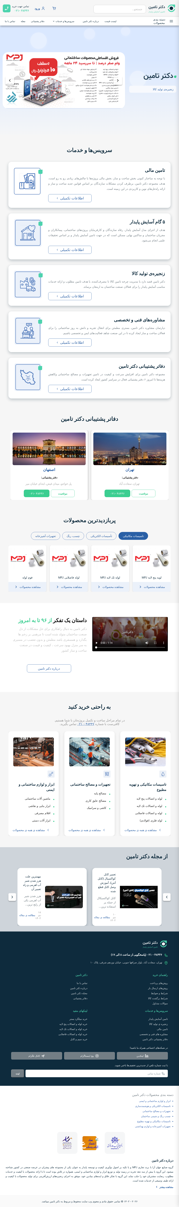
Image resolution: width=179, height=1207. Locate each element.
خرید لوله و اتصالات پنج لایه (73, 1023)
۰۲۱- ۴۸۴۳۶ (117, 493)
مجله (23, 21)
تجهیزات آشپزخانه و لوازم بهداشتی (153, 1126)
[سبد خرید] (54, 8)
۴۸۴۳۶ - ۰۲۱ (85, 724)
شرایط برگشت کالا (158, 998)
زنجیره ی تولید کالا (158, 1023)
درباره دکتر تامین (91, 21)
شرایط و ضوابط (159, 993)
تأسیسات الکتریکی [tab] (101, 536)
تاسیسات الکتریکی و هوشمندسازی (153, 1105)
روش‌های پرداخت (159, 983)
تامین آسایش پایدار (158, 1018)
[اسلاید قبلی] (9, 80)
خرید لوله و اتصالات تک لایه (73, 1029)
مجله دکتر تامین (79, 993)
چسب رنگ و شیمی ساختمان (156, 1116)
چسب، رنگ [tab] (73, 536)
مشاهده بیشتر (166, 1186)
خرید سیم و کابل (78, 1039)
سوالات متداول (160, 1003)
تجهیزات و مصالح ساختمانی (156, 1111)
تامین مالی (162, 1029)
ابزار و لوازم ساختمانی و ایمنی (155, 1100)
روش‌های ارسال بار (158, 988)
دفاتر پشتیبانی (38, 21)
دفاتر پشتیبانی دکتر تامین (89, 418)
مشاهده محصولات (154, 587)
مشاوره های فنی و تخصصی (153, 1034)
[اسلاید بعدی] (117, 80)
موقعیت (143, 493)
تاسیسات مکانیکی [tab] (133, 536)
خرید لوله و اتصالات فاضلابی (72, 1034)
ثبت (18, 1073)
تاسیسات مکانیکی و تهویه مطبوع (154, 1121)
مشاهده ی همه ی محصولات (140, 830)
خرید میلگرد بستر (78, 1018)
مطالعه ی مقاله (102, 917)
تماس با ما (10, 21)
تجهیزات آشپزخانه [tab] (45, 536)
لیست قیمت (110, 21)
